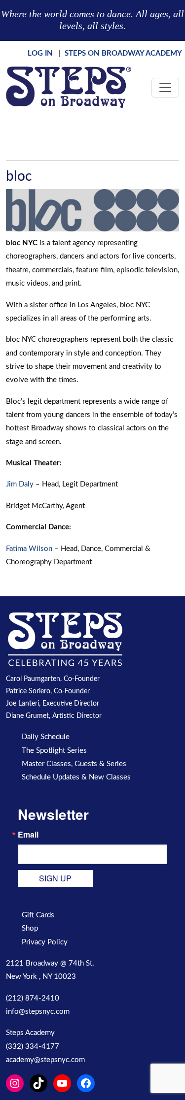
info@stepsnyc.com (38, 1011)
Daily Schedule (46, 737)
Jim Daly (20, 484)
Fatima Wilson (29, 548)
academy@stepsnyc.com (45, 1060)
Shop (30, 928)
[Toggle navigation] (165, 87)
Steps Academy (30, 1032)
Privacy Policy (45, 942)
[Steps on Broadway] (68, 87)
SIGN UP (55, 878)
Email (28, 835)
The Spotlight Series (54, 750)
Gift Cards (38, 915)
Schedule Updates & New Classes (76, 777)
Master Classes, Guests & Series (74, 764)
